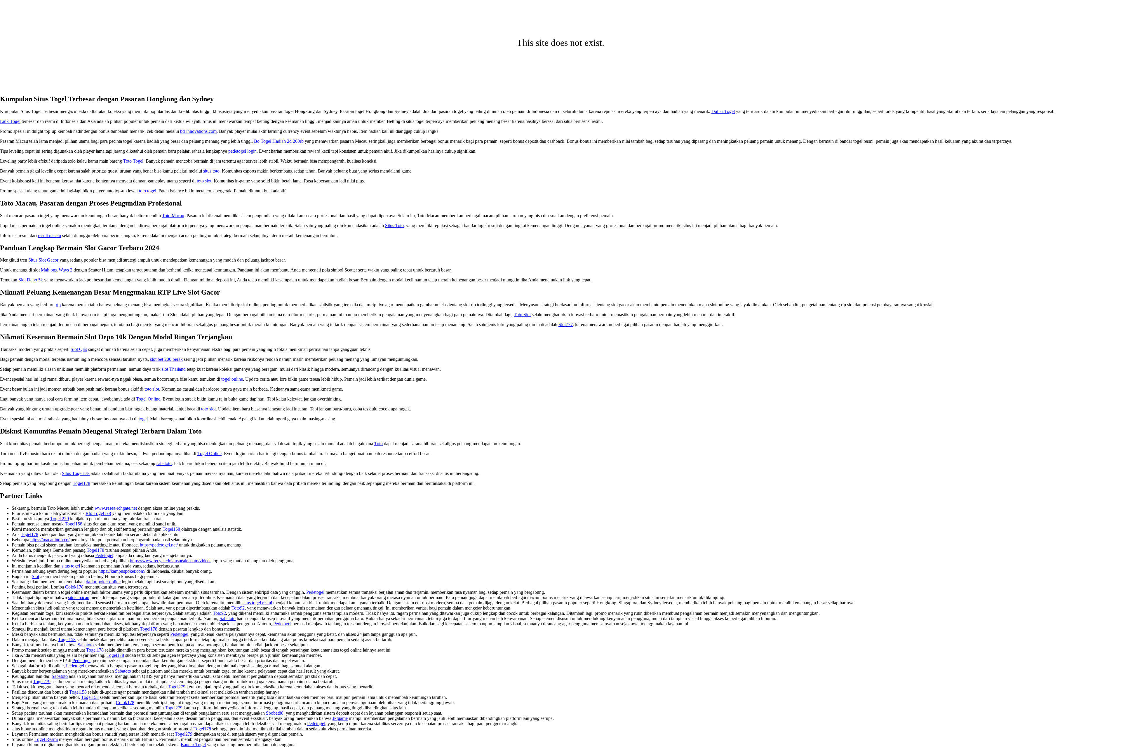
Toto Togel (133, 161)
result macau (49, 235)
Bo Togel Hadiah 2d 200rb (279, 141)
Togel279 (42, 681)
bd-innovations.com (198, 131)
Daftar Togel (723, 111)
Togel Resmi (46, 739)
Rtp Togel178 (98, 513)
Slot (35, 576)
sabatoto (164, 463)
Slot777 (565, 324)
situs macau (78, 597)
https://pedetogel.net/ (159, 544)
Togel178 (81, 483)
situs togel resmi (257, 602)
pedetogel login (242, 151)
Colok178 (74, 586)
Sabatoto (228, 618)
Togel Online (148, 398)
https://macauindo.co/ (49, 539)
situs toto (211, 170)
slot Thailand (174, 369)
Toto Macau (173, 215)
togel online (232, 379)
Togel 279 (59, 518)
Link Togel (10, 121)
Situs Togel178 (76, 473)
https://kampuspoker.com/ (121, 571)
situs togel (71, 565)
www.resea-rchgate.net (116, 508)
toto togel (147, 190)
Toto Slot (522, 314)
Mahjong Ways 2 (56, 269)
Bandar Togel (193, 744)
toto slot (204, 180)
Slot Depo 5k (30, 279)
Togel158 (73, 523)
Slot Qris (79, 349)
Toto (378, 443)
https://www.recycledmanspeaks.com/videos (170, 560)
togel (143, 418)
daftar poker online (103, 581)
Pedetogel (104, 555)
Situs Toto (394, 225)
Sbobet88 (274, 713)
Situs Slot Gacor (43, 259)
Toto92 (238, 607)
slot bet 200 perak (166, 359)
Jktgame (340, 718)
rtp (58, 304)
